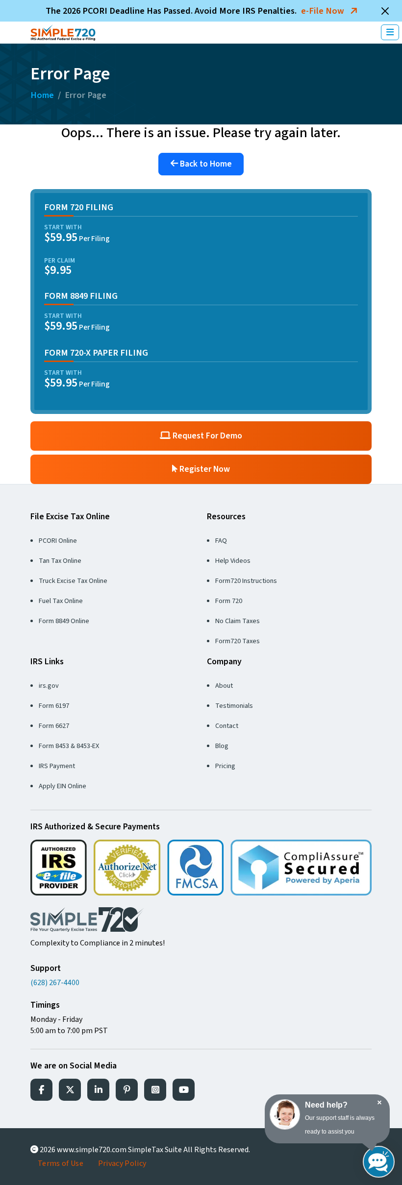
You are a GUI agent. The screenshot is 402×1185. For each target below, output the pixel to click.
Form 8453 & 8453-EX (69, 746)
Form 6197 (54, 706)
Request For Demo (206, 436)
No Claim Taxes (237, 621)
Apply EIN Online (62, 786)
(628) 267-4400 (54, 982)
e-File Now (323, 10)
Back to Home (205, 164)
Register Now (203, 469)
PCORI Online (58, 540)
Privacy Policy (122, 1163)
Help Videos (233, 561)
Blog (221, 746)
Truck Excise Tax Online (73, 581)
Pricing (225, 766)
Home (42, 95)
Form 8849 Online (64, 621)
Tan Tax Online (60, 561)
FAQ (221, 540)
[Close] (385, 10)
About (224, 685)
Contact (226, 726)
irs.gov (49, 685)
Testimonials (234, 706)
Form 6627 (54, 726)
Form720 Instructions (246, 581)
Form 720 (228, 601)
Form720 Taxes (237, 641)
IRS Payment (57, 766)
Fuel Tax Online (61, 601)
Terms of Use (60, 1163)
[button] (390, 32)
